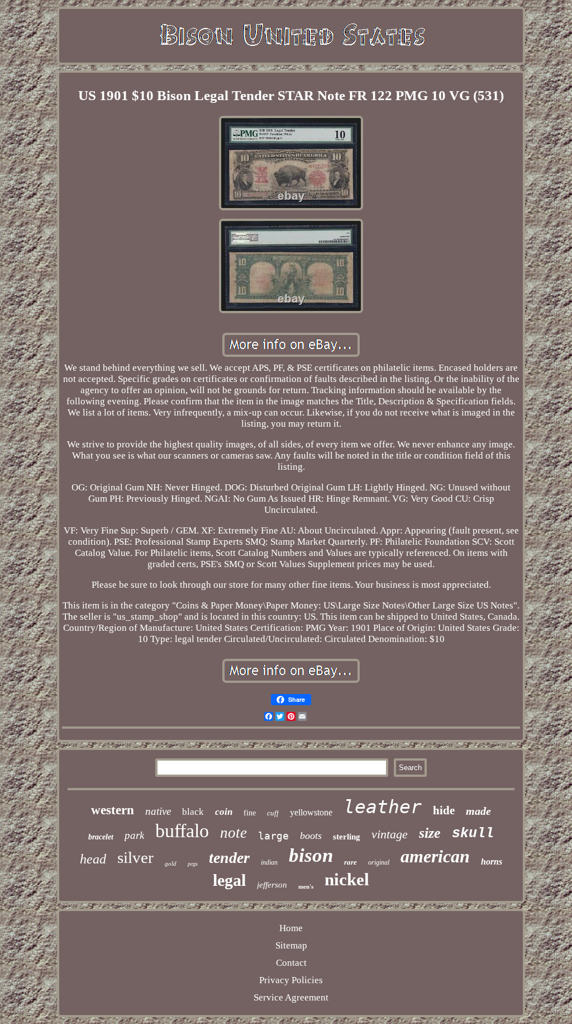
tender (229, 857)
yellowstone (311, 812)
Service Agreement (291, 997)
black (193, 811)
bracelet (100, 837)
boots (311, 835)
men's (305, 886)
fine (250, 813)
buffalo (182, 830)
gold (171, 863)
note (233, 832)
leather (383, 807)
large (273, 836)
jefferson (272, 884)
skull (473, 833)
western (112, 810)
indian (269, 862)
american (435, 856)
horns (491, 861)
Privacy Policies (291, 980)
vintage (389, 834)
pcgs (193, 864)
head (93, 859)
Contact (291, 962)
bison (311, 855)
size (430, 833)
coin (223, 811)
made (478, 811)
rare (350, 862)
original (378, 862)
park (134, 835)
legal (229, 880)
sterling (346, 836)
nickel (347, 879)
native (158, 811)
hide (444, 810)
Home (291, 928)
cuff (273, 813)
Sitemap (291, 945)
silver (135, 857)
